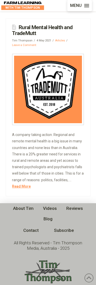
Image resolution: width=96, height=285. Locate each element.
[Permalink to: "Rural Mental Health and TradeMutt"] (48, 89)
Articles (60, 40)
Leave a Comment (24, 45)
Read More (21, 186)
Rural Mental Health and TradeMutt (42, 30)
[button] (79, 5)
